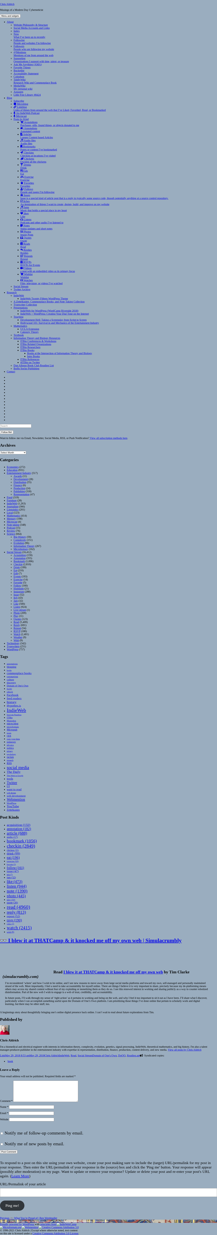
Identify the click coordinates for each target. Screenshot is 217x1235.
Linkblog (60, 108)
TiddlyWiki (35, 81)
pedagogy (11, 742)
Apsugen (18, 91)
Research (12, 292)
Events (17, 576)
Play (16, 616)
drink (13, 853)
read (18, 907)
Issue (16, 594)
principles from (48, 1224)
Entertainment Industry (19, 473)
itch (10, 875)
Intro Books (33, 356)
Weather (18, 637)
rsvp (14, 920)
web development (16, 795)
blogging (11, 666)
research (10, 760)
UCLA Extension (29, 329)
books (9, 670)
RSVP (17, 631)
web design (11, 793)
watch (19, 927)
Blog (9, 97)
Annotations (30, 130)
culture (10, 679)
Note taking (13, 524)
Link (2, 1055)
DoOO (9, 689)
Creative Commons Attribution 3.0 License (55, 1233)
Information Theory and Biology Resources (37, 338)
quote (12, 902)
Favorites (27, 185)
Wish (16, 640)
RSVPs (30, 264)
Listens (41, 221)
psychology (11, 754)
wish (10, 932)
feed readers (14, 698)
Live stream (20, 609)
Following (32, 42)
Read (16, 622)
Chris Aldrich (7, 4)
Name (4, 1106)
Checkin (18, 564)
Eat (15, 570)
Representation (21, 494)
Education (12, 470)
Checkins (38, 154)
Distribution (20, 482)
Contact (11, 371)
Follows (37, 191)
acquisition (18, 825)
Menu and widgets (10, 16)
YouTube (13, 806)
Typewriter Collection (25, 304)
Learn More (20, 1176)
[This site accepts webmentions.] (30, 1227)
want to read (14, 789)
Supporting (41, 60)
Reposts (26, 257)
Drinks (25, 166)
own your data (13, 739)
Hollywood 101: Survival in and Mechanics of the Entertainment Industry (59, 322)
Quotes (25, 239)
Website (4, 1119)
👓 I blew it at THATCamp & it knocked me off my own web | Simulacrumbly (91, 940)
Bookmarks (38, 148)
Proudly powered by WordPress (17, 1224)
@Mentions (33, 54)
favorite (11, 864)
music (9, 733)
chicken (13, 850)
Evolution (19, 543)
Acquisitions (49, 124)
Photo (17, 613)
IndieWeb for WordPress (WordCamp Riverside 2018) (49, 310)
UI (8, 786)
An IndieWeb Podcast (27, 113)
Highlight (19, 588)
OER (9, 736)
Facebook (12, 695)
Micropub (12, 729)
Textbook (19, 335)
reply (16, 912)
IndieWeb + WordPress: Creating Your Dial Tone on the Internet (54, 313)
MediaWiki (23, 87)
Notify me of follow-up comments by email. (44, 1133)
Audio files (28, 142)
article (17, 833)
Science (11, 533)
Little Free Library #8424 (27, 94)
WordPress (12, 649)
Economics (13, 467)
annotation (19, 829)
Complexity (20, 540)
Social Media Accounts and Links (32, 28)
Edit (16, 573)
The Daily (14, 772)
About (10, 21)
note (17, 891)
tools (10, 778)
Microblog (22, 104)
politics (10, 748)
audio (12, 837)
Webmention (16, 799)
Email (4, 1113)
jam (11, 877)
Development (21, 479)
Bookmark (19, 561)
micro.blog (12, 723)
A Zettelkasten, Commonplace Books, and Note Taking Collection (49, 301)
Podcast (11, 527)
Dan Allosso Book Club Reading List (34, 365)
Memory (11, 518)
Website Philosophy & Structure (31, 24)
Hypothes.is (14, 705)
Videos (47, 270)
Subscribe (19, 100)
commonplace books (19, 673)
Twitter (12, 783)
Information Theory (24, 546)
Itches (64, 203)
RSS (9, 763)
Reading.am (133, 1055)
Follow (17, 585)
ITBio (10, 717)
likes (24, 215)
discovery (11, 682)
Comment (6, 1101)
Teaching (18, 316)
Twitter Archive (22, 289)
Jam (16, 600)
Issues (94, 197)
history (11, 702)
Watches (41, 282)
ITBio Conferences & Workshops (38, 341)
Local (10, 512)
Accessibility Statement (26, 73)
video (10, 924)
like (14, 881)
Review (11, 530)
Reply (17, 625)
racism (10, 757)
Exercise (27, 178)
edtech (10, 692)
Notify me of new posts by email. (34, 1143)
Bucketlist (19, 70)
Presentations (21, 307)
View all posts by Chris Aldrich (184, 1049)
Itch (16, 597)
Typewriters (13, 646)
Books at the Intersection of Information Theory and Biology (59, 353)
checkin (21, 846)
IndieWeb (19, 295)
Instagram (19, 591)
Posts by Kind (21, 119)
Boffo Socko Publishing (26, 368)
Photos (26, 233)
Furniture (12, 500)
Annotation (20, 558)
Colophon (19, 76)
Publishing (19, 491)
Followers (34, 48)
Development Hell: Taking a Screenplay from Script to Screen (53, 319)
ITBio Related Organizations (35, 344)
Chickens (33, 160)
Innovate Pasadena (14, 715)
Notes (36, 227)
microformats (13, 727)
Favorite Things (22, 67)
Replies (26, 251)
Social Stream (21, 286)
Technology (13, 643)
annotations (12, 664)
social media (18, 767)
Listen (17, 606)
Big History (20, 536)
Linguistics (12, 509)
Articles (36, 136)
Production (19, 488)
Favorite (18, 582)
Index (17, 31)
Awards (18, 476)
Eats (24, 172)
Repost (17, 628)
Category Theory (29, 332)
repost (13, 916)
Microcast (21, 116)
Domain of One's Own (17, 685)
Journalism (12, 506)
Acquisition (20, 555)
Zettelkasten (13, 810)
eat (13, 857)
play (11, 900)
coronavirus (12, 676)
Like (16, 603)
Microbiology (21, 549)
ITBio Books (27, 350)
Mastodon (11, 720)
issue (13, 871)
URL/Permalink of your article (23, 1184)
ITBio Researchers (30, 347)
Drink (17, 567)
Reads (25, 245)
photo (16, 896)
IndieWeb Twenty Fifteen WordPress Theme (44, 298)
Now (29, 36)
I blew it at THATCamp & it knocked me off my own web (113, 972)
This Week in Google (15, 776)
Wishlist (26, 276)
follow (15, 867)
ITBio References (29, 359)
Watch (17, 634)
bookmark (22, 841)
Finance (18, 485)
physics (10, 745)
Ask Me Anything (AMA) (28, 64)
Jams (43, 209)
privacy (10, 751)
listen (16, 886)
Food (9, 497)
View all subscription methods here (108, 438)
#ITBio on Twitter (30, 362)
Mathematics (20, 326)
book (10, 1061)
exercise (12, 861)
